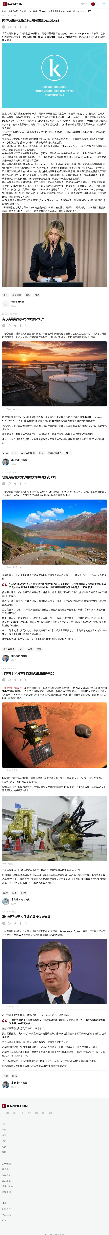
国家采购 (6, 1192)
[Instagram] (4, 27)
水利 (21, 649)
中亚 (14, 453)
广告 (4, 1220)
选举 (5, 1076)
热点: (4, 11)
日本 (14, 892)
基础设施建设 (55, 453)
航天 (5, 892)
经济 (4, 1146)
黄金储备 (16, 295)
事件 (35, 11)
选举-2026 (13, 11)
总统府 (23, 11)
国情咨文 (43, 11)
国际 (28, 295)
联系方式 (6, 1214)
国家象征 (6, 1180)
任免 (30, 11)
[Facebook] (20, 27)
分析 (4, 1141)
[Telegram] (15, 27)
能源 (68, 453)
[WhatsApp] (9, 27)
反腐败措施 (7, 1186)
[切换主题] (95, 4)
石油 (5, 453)
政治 (4, 1135)
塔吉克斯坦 (9, 649)
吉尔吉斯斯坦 (28, 453)
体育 (5, 295)
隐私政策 (6, 1175)
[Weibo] (29, 1113)
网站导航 (6, 1209)
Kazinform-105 (84, 11)
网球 (37, 295)
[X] (26, 27)
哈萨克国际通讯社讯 (14, 687)
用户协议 (6, 1169)
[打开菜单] (104, 4)
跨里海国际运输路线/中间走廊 (62, 11)
